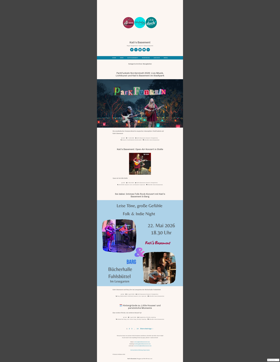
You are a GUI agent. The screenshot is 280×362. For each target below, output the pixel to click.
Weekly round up (151, 317)
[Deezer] (136, 49)
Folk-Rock (130, 296)
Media (166, 57)
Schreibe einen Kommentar (151, 140)
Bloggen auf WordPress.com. (145, 358)
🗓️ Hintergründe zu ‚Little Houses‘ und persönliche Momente (140, 306)
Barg (118, 296)
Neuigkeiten (154, 138)
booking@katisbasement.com (142, 343)
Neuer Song (133, 319)
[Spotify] (140, 49)
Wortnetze (146, 57)
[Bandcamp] (132, 49)
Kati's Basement (140, 42)
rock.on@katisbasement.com (142, 342)
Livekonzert (136, 184)
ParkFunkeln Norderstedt (134, 140)
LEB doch (157, 57)
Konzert (148, 138)
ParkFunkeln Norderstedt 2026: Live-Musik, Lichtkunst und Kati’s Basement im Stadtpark (140, 74)
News (121, 57)
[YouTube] (144, 49)
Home (114, 57)
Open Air (142, 184)
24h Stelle (121, 184)
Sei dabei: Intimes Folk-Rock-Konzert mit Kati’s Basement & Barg (140, 195)
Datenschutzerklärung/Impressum (140, 350)
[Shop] (148, 49)
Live (131, 184)
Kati (124, 138)
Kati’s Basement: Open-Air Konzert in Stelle (140, 149)
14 (138, 329)
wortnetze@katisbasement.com (142, 345)
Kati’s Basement (132, 57)
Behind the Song (121, 319)
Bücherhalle (123, 296)
